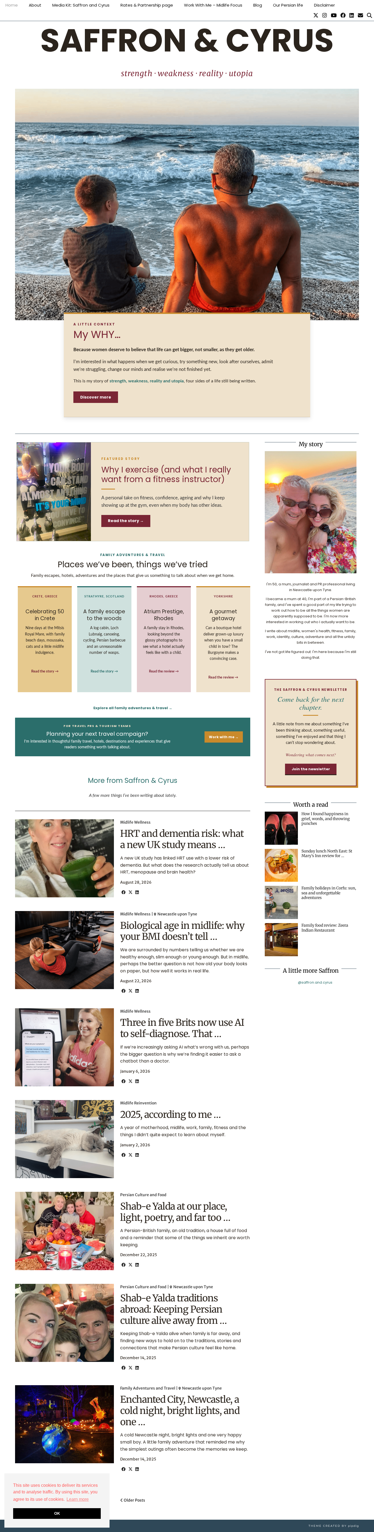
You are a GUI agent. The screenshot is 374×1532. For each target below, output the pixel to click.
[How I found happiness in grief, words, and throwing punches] (281, 828)
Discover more (95, 397)
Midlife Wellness (135, 822)
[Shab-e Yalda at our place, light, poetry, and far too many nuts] (64, 1231)
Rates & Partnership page (146, 5)
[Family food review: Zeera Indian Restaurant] (281, 939)
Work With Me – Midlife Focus (213, 5)
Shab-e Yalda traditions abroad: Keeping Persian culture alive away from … (173, 1309)
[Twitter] (315, 15)
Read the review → (164, 671)
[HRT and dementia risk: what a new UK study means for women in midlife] (64, 858)
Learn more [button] (78, 1499)
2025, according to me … (170, 1114)
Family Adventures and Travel (147, 1388)
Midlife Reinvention (138, 1103)
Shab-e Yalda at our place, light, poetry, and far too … (175, 1212)
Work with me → (223, 737)
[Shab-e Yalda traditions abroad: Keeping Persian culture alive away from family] (64, 1323)
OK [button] (57, 1513)
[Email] (360, 15)
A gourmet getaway (223, 615)
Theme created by (334, 1526)
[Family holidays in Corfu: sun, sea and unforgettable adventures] (281, 902)
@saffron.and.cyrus (315, 982)
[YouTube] (333, 15)
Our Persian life (288, 5)
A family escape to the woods (104, 615)
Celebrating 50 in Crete (44, 615)
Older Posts (134, 1500)
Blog (257, 5)
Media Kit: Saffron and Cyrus (81, 5)
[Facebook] (343, 15)
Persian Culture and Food (143, 1194)
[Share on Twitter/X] (130, 892)
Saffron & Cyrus (187, 40)
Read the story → (126, 520)
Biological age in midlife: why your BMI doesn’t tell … (182, 931)
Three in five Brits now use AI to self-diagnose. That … (182, 1028)
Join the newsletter (311, 769)
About (35, 5)
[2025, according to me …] (64, 1139)
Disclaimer (324, 5)
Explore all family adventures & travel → (132, 708)
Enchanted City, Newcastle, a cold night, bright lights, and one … (180, 1411)
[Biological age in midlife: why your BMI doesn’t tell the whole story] (64, 950)
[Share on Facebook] (123, 892)
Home (11, 5)
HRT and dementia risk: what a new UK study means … (182, 839)
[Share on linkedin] (137, 892)
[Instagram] (324, 15)
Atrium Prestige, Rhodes (164, 615)
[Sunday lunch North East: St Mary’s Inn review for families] (281, 865)
